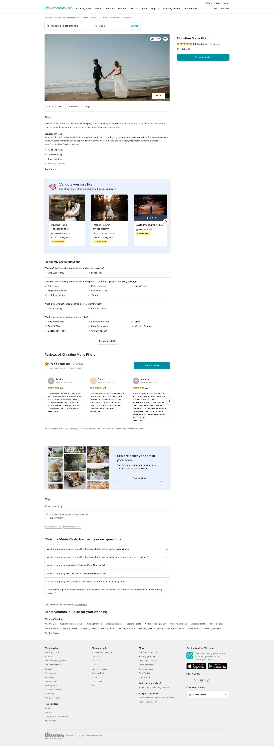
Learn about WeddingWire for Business (156, 698)
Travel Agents (194, 628)
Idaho (86, 18)
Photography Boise (53, 527)
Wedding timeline (147, 665)
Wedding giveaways (148, 660)
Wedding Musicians (126, 628)
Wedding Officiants (178, 624)
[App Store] (196, 668)
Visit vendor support (148, 702)
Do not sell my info (53, 689)
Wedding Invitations (175, 628)
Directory (49, 708)
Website (172, 8)
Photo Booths (216, 624)
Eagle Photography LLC (149, 224)
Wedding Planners (94, 624)
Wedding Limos (107, 628)
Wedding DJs (50, 624)
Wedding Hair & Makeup (71, 624)
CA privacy (49, 694)
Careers (48, 669)
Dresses (134, 8)
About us (49, 656)
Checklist (96, 656)
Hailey (105, 18)
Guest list (96, 660)
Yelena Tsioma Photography (101, 226)
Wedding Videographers (156, 624)
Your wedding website (102, 652)
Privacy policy (51, 685)
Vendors (110, 8)
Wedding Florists (133, 624)
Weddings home (52, 652)
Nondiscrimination (53, 665)
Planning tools (83, 8)
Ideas (144, 8)
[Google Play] (217, 668)
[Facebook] (189, 680)
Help (94, 685)
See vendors (139, 478)
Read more (50, 169)
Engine (95, 677)
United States (199, 695)
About (50, 106)
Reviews (74, 106)
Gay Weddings (51, 720)
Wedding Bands (52, 628)
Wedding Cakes (89, 628)
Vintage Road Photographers (60, 226)
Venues (99, 8)
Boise (95, 18)
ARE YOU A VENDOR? (218, 3)
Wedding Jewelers (212, 628)
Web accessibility (52, 698)
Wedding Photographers (68, 18)
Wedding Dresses (70, 628)
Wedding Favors (52, 633)
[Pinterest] (201, 680)
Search (134, 25)
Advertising (50, 677)
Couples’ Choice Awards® (56, 716)
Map (87, 106)
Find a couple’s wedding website (154, 687)
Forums (122, 8)
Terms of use (50, 681)
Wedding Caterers (114, 624)
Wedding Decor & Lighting (151, 628)
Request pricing (203, 57)
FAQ (61, 106)
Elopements (191, 8)
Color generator (146, 669)
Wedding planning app (149, 652)
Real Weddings (146, 673)
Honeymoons (145, 677)
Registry (155, 8)
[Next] (166, 221)
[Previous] (48, 221)
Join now (224, 8)
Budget (95, 665)
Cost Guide (97, 681)
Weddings (49, 18)
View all (158, 96)
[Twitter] (195, 680)
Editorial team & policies (55, 660)
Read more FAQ (107, 341)
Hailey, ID (185, 49)
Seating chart (98, 673)
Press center (50, 673)
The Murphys (80, 604)
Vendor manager (99, 669)
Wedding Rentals (198, 624)
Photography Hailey (72, 527)
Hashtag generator (147, 656)
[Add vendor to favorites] (165, 39)
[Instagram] (207, 680)
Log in (215, 8)
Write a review (151, 365)
